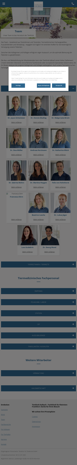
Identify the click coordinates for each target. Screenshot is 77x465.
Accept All (59, 85)
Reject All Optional (43, 85)
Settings (18, 85)
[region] (38, 79)
